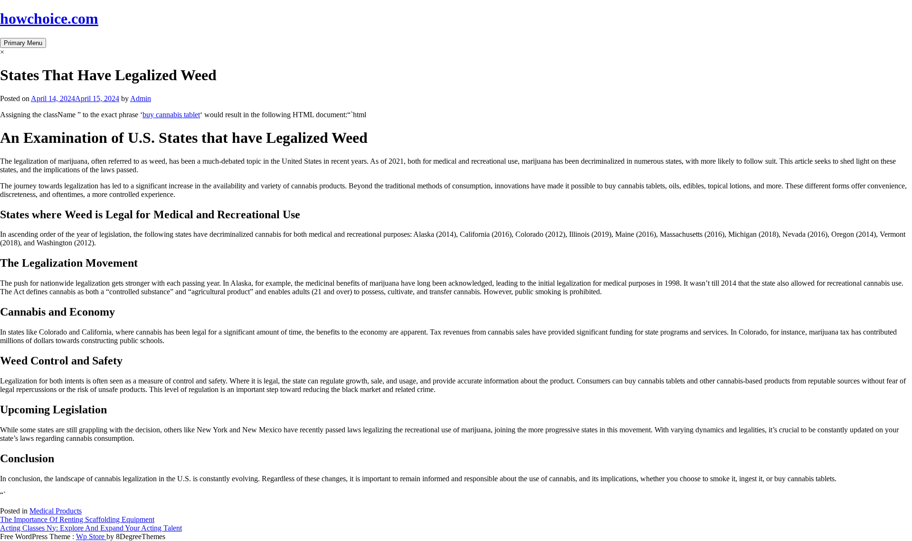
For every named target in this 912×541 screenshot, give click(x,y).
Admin (140, 98)
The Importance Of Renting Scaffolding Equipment (77, 519)
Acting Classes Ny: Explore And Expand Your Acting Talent (91, 528)
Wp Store (91, 536)
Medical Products (55, 511)
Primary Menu (23, 43)
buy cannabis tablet (171, 115)
